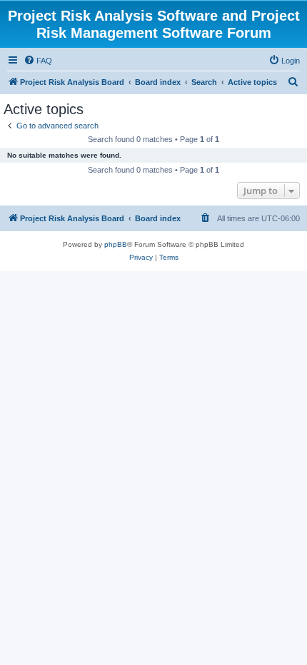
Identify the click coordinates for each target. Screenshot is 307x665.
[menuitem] (38, 60)
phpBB (115, 244)
